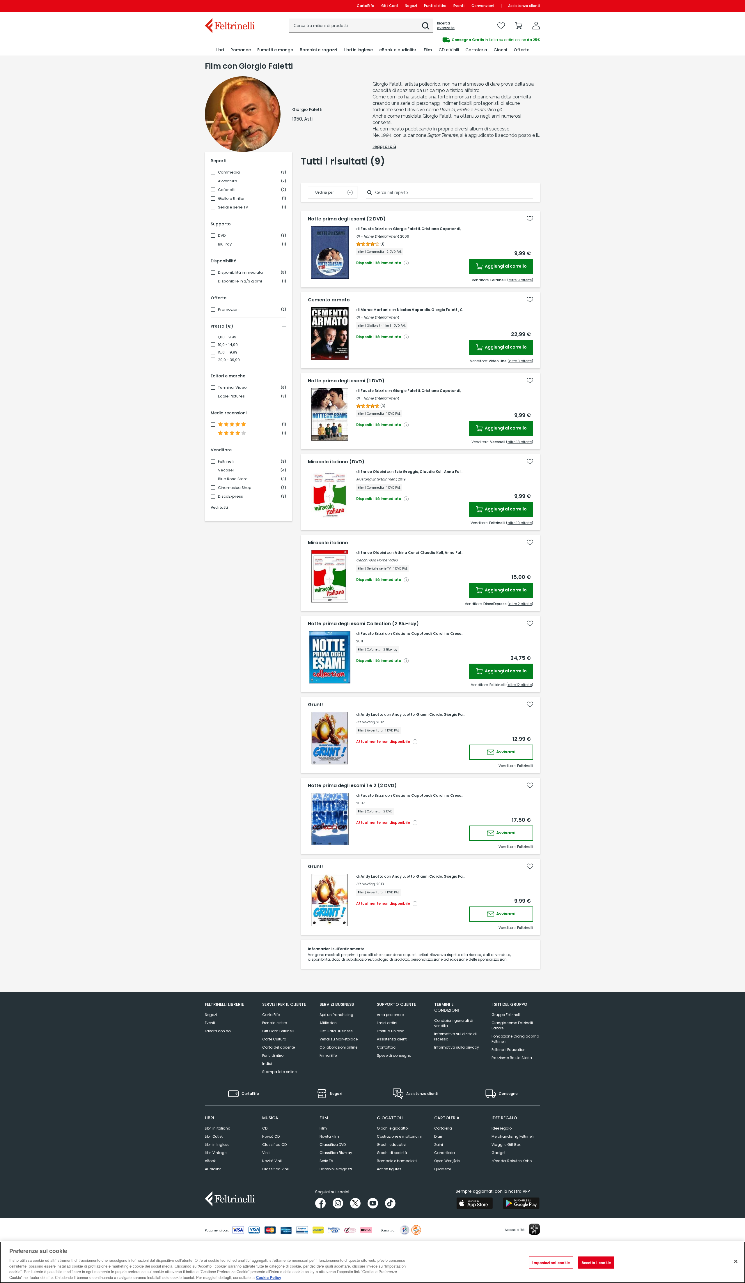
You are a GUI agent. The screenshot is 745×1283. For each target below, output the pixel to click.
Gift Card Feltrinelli (278, 1030)
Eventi (458, 5)
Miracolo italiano (328, 543)
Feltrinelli (226, 461)
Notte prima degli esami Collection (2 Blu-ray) (363, 624)
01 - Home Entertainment (377, 317)
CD (264, 1128)
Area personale (390, 1014)
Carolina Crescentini (452, 633)
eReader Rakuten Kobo (512, 1160)
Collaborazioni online (338, 1047)
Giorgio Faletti (406, 228)
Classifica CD (274, 1144)
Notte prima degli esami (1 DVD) (346, 381)
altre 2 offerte (520, 603)
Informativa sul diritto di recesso (455, 1036)
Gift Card (389, 5)
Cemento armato (329, 300)
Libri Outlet (214, 1136)
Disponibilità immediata (240, 272)
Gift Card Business (336, 1030)
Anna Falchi (455, 471)
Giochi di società (392, 1152)
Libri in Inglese (217, 1144)
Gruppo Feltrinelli (506, 1014)
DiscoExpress (230, 496)
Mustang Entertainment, (376, 479)
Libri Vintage (215, 1152)
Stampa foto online (279, 1071)
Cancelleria (444, 1152)
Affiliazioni (329, 1022)
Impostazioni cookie (551, 1262)
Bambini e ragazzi (336, 1169)
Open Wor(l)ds (447, 1160)
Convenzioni (482, 5)
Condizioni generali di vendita (453, 1023)
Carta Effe (271, 1014)
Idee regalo (502, 1128)
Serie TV (326, 1160)
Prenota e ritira (274, 1022)
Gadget (498, 1152)
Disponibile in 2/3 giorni (240, 281)
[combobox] (361, 26)
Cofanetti (226, 190)
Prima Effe (328, 1055)
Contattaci (386, 1047)
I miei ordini (387, 1022)
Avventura (227, 181)
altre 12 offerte (520, 684)
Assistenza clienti (524, 5)
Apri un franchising (336, 1014)
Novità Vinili (272, 1160)
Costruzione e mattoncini (399, 1136)
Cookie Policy (268, 1277)
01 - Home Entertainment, (377, 236)
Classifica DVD (333, 1144)
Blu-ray (225, 244)
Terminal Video (232, 387)
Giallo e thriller (231, 198)
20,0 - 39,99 (229, 360)
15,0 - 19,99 (227, 352)
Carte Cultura (274, 1039)
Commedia (229, 172)
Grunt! (315, 704)
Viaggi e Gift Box (506, 1144)
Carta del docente (278, 1047)
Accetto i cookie (596, 1262)
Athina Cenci (407, 552)
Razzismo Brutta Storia (512, 1057)
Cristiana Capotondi (440, 228)
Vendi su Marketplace (339, 1039)
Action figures (389, 1169)
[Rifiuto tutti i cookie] (735, 1261)
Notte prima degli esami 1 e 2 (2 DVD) (352, 785)
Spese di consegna (394, 1055)
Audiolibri (213, 1169)
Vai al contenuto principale (229, 5)
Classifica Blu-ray (336, 1152)
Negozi (411, 5)
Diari (438, 1136)
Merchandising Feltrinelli (513, 1136)
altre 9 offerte (520, 280)
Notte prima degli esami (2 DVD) (347, 219)
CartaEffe (365, 5)
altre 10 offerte (520, 522)
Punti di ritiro (435, 5)
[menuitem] (219, 50)
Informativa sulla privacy (456, 1047)
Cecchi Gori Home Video (377, 560)
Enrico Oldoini (373, 471)
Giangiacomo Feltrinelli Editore (512, 1025)
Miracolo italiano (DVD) (336, 462)
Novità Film (329, 1136)
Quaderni (442, 1169)
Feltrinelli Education (509, 1049)
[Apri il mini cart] (518, 25)
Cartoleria (443, 1128)
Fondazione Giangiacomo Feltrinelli (515, 1039)
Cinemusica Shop (234, 487)
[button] (425, 26)
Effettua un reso (390, 1030)
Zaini (438, 1144)
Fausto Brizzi (372, 228)
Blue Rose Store (233, 479)
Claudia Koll (431, 471)
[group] (456, 40)
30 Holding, (365, 722)
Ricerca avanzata (446, 25)
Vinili (266, 1152)
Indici (267, 1063)
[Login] (536, 25)
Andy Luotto (372, 714)
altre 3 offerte (520, 360)
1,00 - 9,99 (227, 337)
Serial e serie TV (233, 207)
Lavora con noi (218, 1030)
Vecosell (226, 470)
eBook (210, 1160)
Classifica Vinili (276, 1169)
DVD (222, 235)
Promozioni (229, 309)
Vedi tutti (219, 507)
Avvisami (505, 752)
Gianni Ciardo (429, 714)
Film (323, 1128)
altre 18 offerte (520, 441)
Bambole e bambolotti (397, 1160)
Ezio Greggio (406, 471)
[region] (372, 1262)
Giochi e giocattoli (393, 1128)
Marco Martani (374, 309)
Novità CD (271, 1136)
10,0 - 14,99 (228, 344)
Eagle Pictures (231, 396)
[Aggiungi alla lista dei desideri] (530, 219)
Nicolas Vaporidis (413, 309)
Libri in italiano (217, 1128)
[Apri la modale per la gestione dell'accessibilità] (534, 1229)
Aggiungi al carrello (505, 266)
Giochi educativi (391, 1144)
